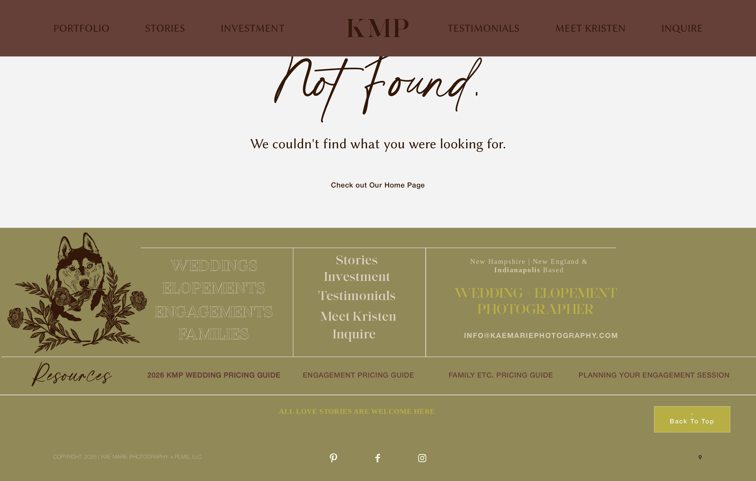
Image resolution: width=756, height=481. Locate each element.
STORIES (165, 28)
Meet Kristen (358, 316)
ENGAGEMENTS (214, 311)
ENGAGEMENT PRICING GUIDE (358, 375)
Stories (357, 260)
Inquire (354, 334)
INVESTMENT (252, 28)
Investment (357, 276)
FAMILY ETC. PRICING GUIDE (501, 375)
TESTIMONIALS (483, 28)
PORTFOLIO (81, 28)
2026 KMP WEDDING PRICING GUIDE (214, 375)
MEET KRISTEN (590, 28)
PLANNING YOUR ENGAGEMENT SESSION (654, 375)
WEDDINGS (214, 265)
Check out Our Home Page (378, 185)
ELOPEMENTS (214, 288)
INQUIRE (682, 28)
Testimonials (357, 295)
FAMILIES (214, 334)
